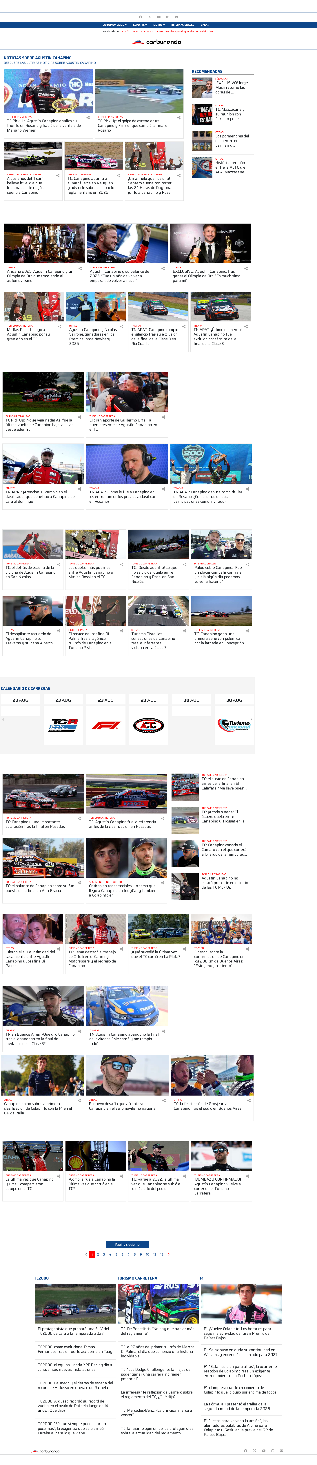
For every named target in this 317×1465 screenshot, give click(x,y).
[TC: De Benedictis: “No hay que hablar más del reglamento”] (158, 1304)
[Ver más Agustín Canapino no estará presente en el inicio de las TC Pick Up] (185, 886)
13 (161, 1254)
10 (147, 1254)
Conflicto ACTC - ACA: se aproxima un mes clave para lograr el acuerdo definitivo (167, 31)
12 (154, 1254)
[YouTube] (158, 17)
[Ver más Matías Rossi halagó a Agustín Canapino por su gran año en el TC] (34, 307)
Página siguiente (127, 1244)
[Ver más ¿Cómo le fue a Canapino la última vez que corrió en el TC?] (95, 1156)
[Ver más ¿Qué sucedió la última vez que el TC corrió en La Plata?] (158, 929)
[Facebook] (140, 17)
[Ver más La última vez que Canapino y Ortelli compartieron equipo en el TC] (33, 1156)
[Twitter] (149, 17)
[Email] (176, 17)
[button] (115, 25)
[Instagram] (167, 17)
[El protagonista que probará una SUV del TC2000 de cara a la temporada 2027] (75, 1304)
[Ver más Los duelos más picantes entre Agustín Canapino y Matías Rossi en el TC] (95, 545)
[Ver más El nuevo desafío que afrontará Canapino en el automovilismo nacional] (127, 1075)
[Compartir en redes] (88, 118)
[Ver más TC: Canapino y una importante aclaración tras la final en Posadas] (43, 794)
